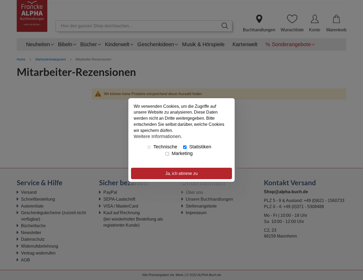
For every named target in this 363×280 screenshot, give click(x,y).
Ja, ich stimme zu (181, 173)
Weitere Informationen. (158, 136)
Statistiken (199, 146)
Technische (164, 146)
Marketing (181, 153)
